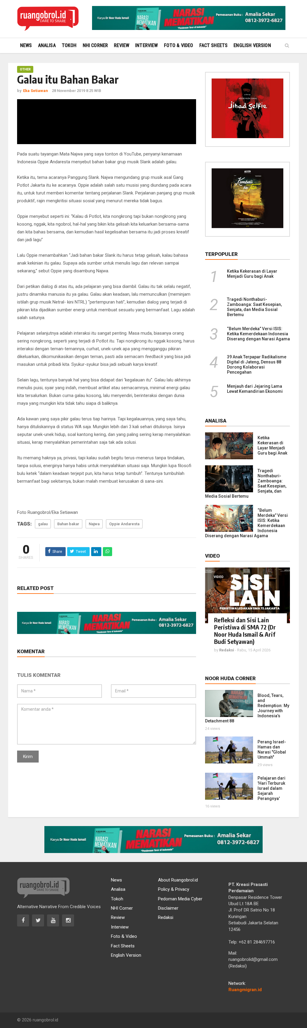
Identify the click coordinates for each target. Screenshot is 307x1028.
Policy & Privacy (173, 889)
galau (43, 524)
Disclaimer (168, 908)
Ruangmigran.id (245, 989)
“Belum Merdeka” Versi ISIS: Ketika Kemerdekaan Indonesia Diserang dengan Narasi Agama (258, 333)
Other (25, 69)
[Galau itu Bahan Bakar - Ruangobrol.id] (48, 19)
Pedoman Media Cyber (180, 899)
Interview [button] (146, 45)
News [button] (26, 45)
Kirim (28, 756)
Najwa (94, 524)
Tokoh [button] (69, 45)
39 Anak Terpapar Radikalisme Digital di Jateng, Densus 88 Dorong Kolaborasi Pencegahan (256, 364)
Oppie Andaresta (124, 524)
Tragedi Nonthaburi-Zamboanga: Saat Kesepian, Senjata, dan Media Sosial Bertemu (254, 307)
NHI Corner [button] (95, 45)
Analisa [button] (47, 45)
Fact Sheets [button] (213, 45)
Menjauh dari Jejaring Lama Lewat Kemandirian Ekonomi (255, 389)
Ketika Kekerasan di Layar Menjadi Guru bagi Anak (252, 274)
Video (218, 577)
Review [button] (121, 45)
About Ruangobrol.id (178, 880)
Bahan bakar (68, 524)
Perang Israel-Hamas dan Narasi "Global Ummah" (272, 749)
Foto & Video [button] (178, 45)
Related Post (35, 588)
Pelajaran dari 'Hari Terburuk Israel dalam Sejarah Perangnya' (271, 788)
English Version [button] (252, 45)
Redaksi (165, 917)
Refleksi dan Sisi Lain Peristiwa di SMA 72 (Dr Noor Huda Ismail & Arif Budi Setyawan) (245, 630)
